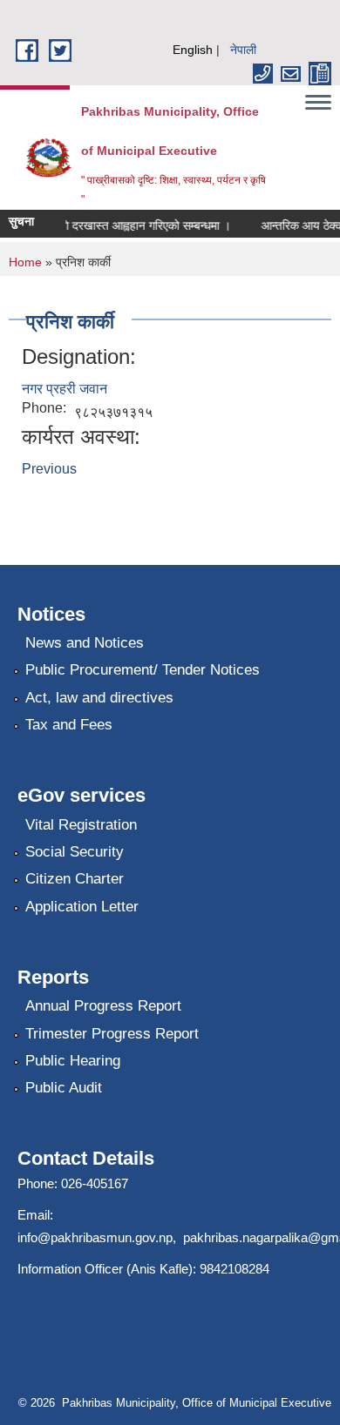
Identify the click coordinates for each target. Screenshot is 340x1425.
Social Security (74, 852)
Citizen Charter (74, 878)
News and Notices (84, 643)
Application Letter (82, 906)
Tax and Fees (68, 724)
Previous (49, 468)
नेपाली (243, 50)
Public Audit (63, 1087)
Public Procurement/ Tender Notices (142, 670)
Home (25, 262)
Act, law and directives (99, 697)
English (193, 50)
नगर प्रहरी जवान (64, 388)
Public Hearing (72, 1060)
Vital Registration (81, 825)
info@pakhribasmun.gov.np (95, 1237)
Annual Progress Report (103, 1006)
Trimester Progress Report (112, 1033)
